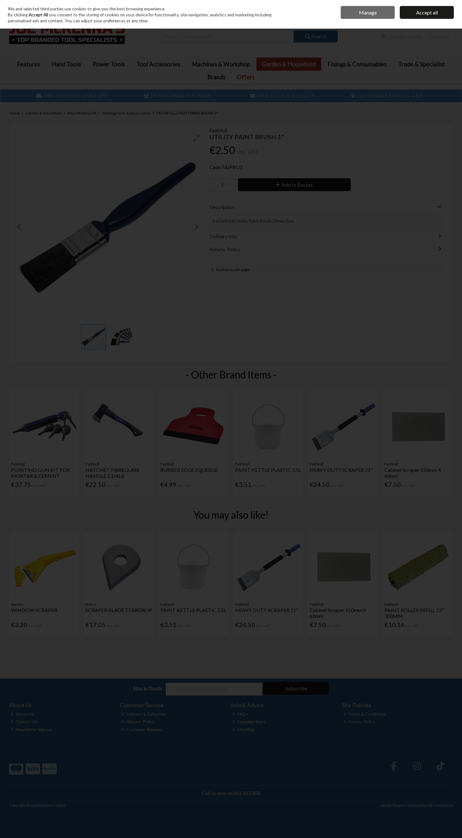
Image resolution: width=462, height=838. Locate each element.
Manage (368, 12)
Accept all (427, 12)
